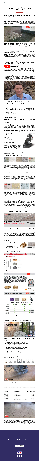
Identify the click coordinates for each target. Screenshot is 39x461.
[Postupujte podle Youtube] (19, 456)
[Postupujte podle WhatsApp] (17, 456)
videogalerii (22, 434)
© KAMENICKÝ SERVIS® (13, 448)
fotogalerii (28, 434)
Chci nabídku (19, 445)
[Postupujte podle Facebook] (21, 456)
